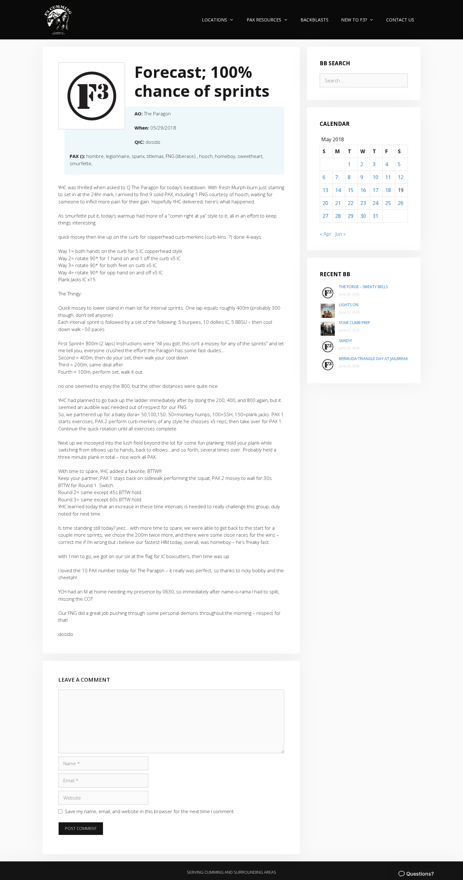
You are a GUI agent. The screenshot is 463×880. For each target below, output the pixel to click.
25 (388, 203)
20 (325, 203)
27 (325, 216)
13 (325, 190)
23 (363, 203)
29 (350, 216)
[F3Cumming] (59, 19)
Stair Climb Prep (354, 322)
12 (400, 177)
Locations (214, 20)
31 (375, 216)
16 (363, 190)
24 (375, 203)
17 (375, 190)
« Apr (325, 233)
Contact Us (400, 20)
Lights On (348, 304)
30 (363, 216)
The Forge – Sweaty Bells (363, 286)
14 (338, 190)
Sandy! (345, 340)
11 (388, 177)
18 (388, 190)
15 (350, 190)
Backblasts (314, 20)
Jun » (340, 233)
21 (338, 203)
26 (400, 203)
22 (350, 203)
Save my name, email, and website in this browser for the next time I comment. (150, 811)
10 (375, 177)
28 (338, 216)
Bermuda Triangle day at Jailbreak (373, 358)
